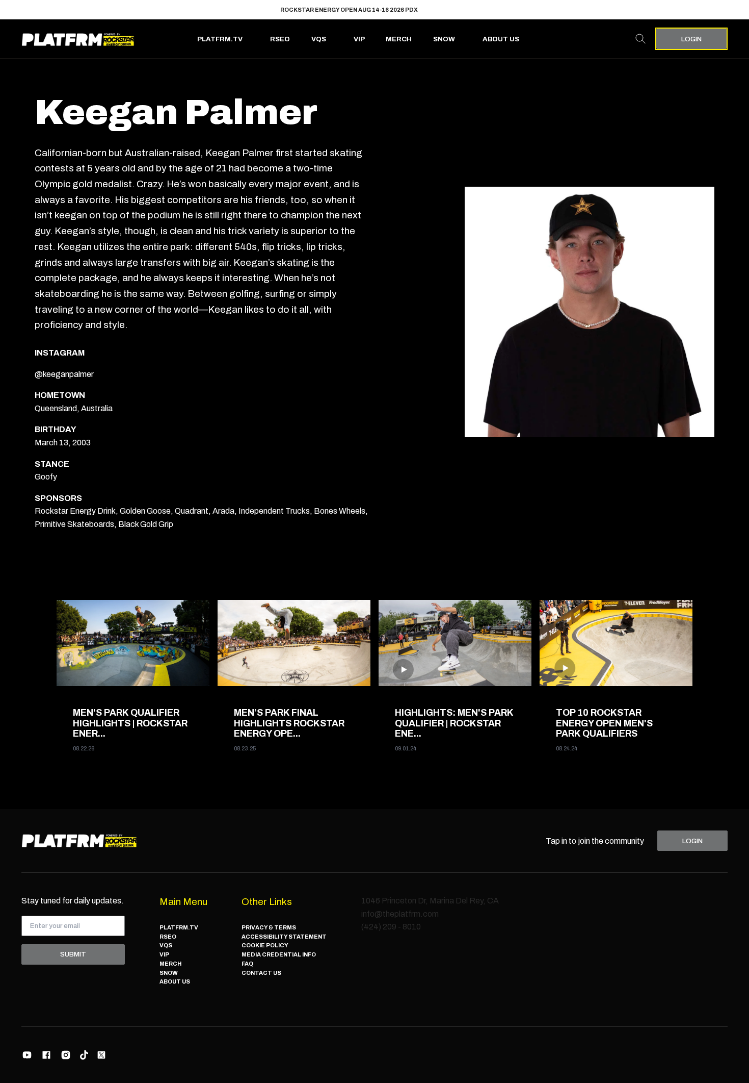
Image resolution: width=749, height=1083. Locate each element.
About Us (501, 39)
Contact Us (261, 973)
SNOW (444, 39)
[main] (374, 434)
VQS (318, 39)
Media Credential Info (279, 954)
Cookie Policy (265, 945)
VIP (359, 39)
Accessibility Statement (284, 937)
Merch (399, 39)
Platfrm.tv (220, 39)
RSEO (280, 39)
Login (691, 39)
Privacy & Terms (269, 927)
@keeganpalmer (64, 374)
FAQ (247, 964)
